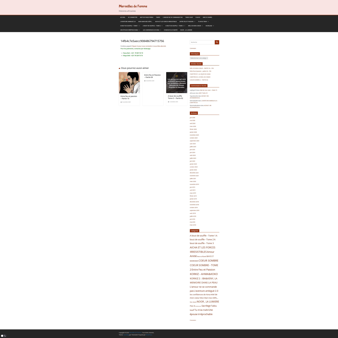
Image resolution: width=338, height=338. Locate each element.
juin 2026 (192, 117)
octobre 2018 (194, 207)
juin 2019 (192, 187)
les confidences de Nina (151, 30)
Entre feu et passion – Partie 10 (129, 97)
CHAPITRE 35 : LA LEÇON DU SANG (200, 74)
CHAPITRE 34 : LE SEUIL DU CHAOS (200, 77)
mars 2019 (193, 193)
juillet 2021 (193, 178)
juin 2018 (192, 219)
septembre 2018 (194, 210)
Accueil (122, 17)
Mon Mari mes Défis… (145, 21)
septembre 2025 (194, 141)
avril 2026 (192, 123)
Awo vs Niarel (207, 17)
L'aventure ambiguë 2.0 (206, 290)
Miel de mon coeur (194, 26)
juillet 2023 (193, 158)
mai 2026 (192, 120)
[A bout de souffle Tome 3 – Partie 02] (176, 73)
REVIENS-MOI (198, 306)
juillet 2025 (193, 146)
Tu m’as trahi (202, 21)
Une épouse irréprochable (129, 30)
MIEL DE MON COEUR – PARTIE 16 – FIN (202, 68)
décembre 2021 (194, 173)
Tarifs (158, 17)
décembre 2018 (194, 202)
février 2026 (193, 129)
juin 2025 (192, 149)
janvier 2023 (193, 164)
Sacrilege (209, 26)
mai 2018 (192, 222)
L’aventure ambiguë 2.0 (128, 21)
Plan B (198, 17)
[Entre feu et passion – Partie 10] (129, 73)
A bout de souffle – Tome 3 (174, 26)
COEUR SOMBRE (208, 260)
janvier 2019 (193, 199)
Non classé (193, 302)
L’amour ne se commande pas (173, 17)
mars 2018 (193, 225)
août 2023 (193, 155)
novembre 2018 (194, 204)
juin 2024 (192, 152)
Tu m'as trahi (201, 309)
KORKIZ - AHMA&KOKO (204, 274)
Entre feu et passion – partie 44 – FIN (200, 71)
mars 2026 (193, 126)
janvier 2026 (193, 132)
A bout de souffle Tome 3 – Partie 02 (175, 97)
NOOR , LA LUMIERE (186, 30)
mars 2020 (193, 181)
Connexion (193, 48)
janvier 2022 (193, 170)
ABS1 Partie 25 (203, 93)
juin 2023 (192, 161)
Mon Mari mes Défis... (209, 298)
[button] (194, 21)
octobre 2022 (194, 167)
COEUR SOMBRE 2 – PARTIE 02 (199, 80)
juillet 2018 (193, 216)
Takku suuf (189, 17)
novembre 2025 (194, 135)
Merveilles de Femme (133, 6)
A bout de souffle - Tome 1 (203, 235)
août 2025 (193, 144)
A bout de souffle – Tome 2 (152, 26)
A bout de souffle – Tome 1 (129, 26)
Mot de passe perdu (146, 17)
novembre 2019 (194, 184)
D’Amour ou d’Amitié (170, 30)
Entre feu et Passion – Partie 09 (152, 76)
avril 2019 (192, 190)
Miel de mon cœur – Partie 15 (208, 90)
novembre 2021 (194, 175)
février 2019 (193, 196)
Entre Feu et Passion (186, 21)
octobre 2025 (194, 138)
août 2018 (193, 213)
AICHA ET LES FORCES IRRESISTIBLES (166, 21)
